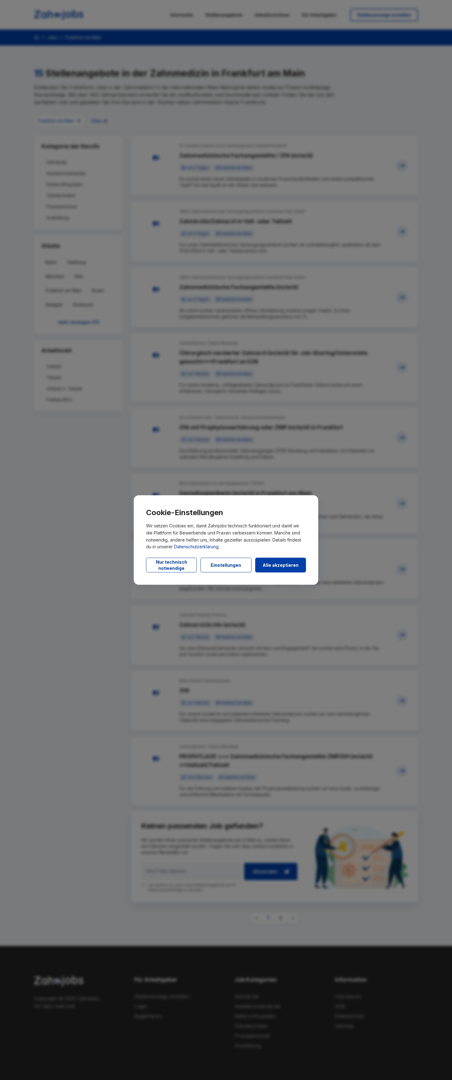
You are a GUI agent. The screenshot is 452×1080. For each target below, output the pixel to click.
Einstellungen (226, 565)
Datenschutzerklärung (196, 546)
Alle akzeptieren (281, 565)
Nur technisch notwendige (171, 565)
